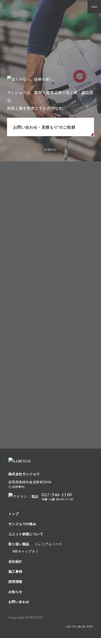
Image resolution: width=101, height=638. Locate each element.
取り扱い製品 (18, 543)
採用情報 (15, 581)
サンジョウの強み (22, 523)
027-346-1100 (65, 359)
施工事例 (15, 571)
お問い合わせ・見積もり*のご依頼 (44, 127)
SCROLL (50, 149)
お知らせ (15, 591)
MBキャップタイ (26, 551)
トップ (13, 513)
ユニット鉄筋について (25, 533)
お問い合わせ (18, 601)
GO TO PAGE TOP (79, 627)
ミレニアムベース (48, 543)
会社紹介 (15, 561)
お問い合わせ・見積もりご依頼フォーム (49, 423)
